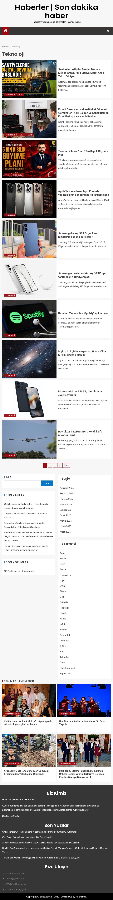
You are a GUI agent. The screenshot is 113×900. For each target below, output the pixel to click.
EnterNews (66, 896)
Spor (62, 651)
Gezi (62, 596)
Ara (9, 477)
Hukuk (63, 613)
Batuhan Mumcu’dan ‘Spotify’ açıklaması (83, 313)
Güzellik (64, 602)
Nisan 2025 (65, 526)
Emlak (63, 585)
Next (66, 465)
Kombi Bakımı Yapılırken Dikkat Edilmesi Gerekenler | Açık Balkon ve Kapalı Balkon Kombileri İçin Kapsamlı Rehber (83, 113)
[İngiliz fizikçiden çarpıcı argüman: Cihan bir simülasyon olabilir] (29, 359)
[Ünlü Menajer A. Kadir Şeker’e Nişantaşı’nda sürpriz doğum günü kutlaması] (29, 700)
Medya (63, 629)
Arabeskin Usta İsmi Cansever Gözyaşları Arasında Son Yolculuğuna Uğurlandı (41, 842)
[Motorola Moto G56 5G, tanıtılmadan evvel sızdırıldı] (29, 399)
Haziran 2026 (67, 498)
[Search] (108, 31)
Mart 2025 (65, 531)
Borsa (63, 569)
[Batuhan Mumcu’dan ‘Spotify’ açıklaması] (29, 319)
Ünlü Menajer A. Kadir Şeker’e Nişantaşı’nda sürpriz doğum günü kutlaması (39, 831)
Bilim (62, 563)
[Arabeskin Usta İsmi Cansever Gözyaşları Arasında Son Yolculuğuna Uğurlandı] (29, 750)
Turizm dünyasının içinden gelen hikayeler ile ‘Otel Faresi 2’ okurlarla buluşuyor (41, 857)
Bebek (63, 558)
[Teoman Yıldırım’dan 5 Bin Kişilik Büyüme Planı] (29, 159)
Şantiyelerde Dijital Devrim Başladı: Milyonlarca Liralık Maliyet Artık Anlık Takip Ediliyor (81, 73)
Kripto (63, 624)
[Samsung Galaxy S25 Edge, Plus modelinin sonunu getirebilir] (29, 239)
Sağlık (21, 135)
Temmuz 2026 (67, 493)
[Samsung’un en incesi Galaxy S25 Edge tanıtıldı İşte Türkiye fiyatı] (29, 279)
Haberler (64, 607)
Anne (62, 552)
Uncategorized (67, 667)
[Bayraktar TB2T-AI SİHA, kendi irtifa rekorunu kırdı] (29, 439)
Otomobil (65, 635)
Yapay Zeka (66, 673)
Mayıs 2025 (66, 520)
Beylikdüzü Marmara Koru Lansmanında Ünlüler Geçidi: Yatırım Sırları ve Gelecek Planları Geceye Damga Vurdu (28, 536)
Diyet (62, 580)
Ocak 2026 (65, 515)
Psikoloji (64, 640)
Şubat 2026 (66, 509)
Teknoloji (10, 95)
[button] (12, 31)
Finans (63, 591)
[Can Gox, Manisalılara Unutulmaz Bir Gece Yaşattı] (84, 700)
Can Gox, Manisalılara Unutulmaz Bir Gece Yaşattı (27, 837)
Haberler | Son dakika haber (56, 11)
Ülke (21, 95)
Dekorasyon (66, 574)
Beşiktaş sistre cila (10, 815)
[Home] (5, 31)
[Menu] (12, 31)
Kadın (63, 618)
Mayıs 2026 (66, 504)
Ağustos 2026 (67, 487)
